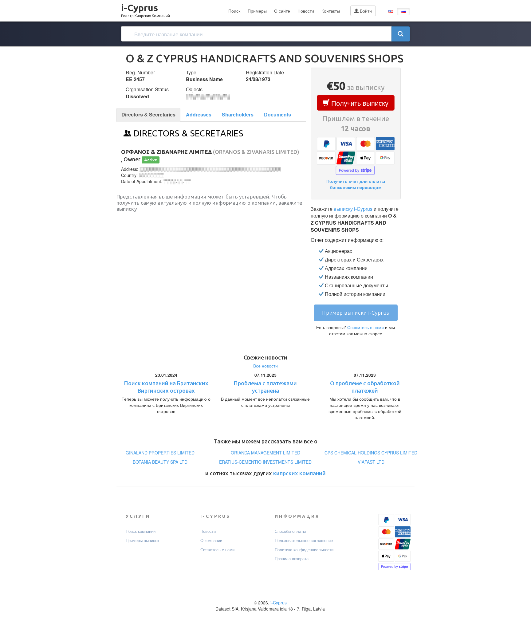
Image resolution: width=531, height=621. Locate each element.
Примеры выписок (142, 540)
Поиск (234, 11)
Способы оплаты (290, 531)
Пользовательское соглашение (304, 540)
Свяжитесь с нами (365, 327)
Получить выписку (358, 103)
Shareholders (238, 114)
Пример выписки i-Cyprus (355, 313)
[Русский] (403, 11)
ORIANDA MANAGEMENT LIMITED (265, 453)
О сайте (282, 11)
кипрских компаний (299, 473)
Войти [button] (365, 11)
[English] (390, 11)
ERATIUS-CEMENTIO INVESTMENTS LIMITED (265, 462)
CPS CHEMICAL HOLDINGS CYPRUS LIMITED (370, 453)
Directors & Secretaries (148, 114)
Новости (305, 11)
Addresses (198, 114)
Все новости (265, 366)
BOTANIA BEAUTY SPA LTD (160, 462)
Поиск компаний (140, 531)
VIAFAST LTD (371, 462)
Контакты (330, 11)
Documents (277, 114)
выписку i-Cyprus (353, 208)
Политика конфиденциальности (304, 549)
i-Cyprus (145, 8)
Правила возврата (292, 558)
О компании (211, 540)
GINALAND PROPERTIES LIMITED (160, 453)
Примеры (257, 11)
